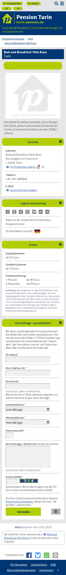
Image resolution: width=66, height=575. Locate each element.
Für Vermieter (18, 564)
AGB (53, 564)
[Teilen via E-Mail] (57, 555)
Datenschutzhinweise (19, 501)
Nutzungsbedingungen (21, 570)
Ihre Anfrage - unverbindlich (38, 323)
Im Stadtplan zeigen (23, 167)
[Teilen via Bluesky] (39, 555)
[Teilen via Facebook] (30, 555)
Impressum (46, 570)
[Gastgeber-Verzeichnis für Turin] (8, 18)
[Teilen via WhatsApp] (48, 555)
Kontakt (45, 142)
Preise (45, 245)
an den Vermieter (32, 444)
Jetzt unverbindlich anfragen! (34, 65)
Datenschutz (39, 564)
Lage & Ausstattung (41, 203)
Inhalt (33, 3)
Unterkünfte (12, 3)
